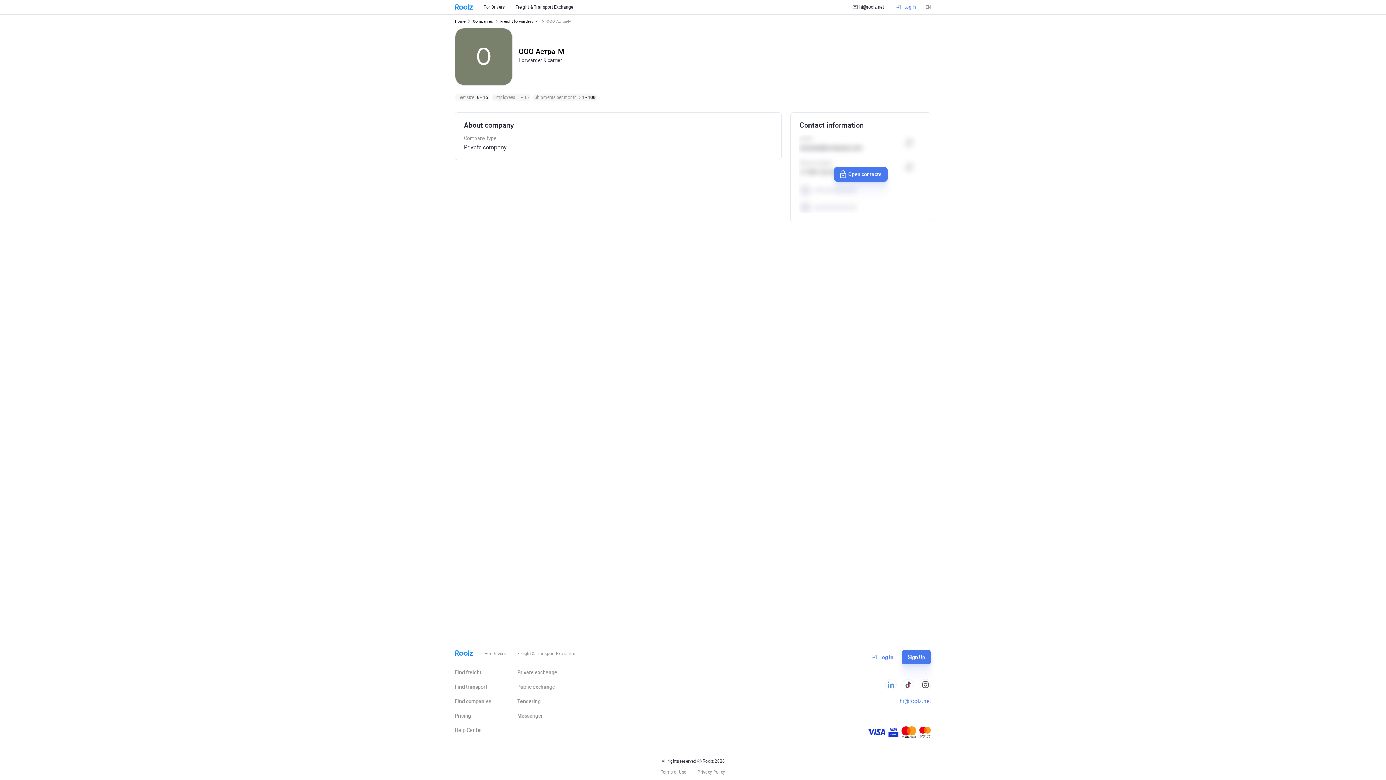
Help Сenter (468, 730)
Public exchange (536, 687)
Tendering (529, 701)
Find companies (473, 701)
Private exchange (537, 672)
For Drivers (494, 7)
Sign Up (916, 657)
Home (460, 21)
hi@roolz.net (871, 7)
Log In (886, 657)
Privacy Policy (711, 772)
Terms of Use (673, 772)
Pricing (463, 716)
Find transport (471, 687)
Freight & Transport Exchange (544, 7)
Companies (483, 21)
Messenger (530, 716)
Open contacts (864, 174)
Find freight (468, 672)
